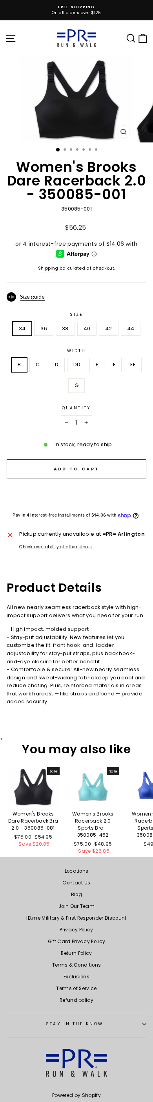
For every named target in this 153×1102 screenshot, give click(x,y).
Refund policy (76, 1000)
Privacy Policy (76, 930)
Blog (76, 894)
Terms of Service (76, 988)
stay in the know (74, 1024)
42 (108, 328)
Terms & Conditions (76, 965)
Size (76, 314)
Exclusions (76, 977)
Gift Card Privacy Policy (77, 941)
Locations (77, 871)
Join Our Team (76, 906)
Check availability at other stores (55, 547)
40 (87, 328)
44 (131, 328)
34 (22, 328)
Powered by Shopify (76, 1095)
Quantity (76, 408)
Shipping (48, 268)
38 (65, 328)
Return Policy (76, 953)
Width (76, 351)
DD (77, 364)
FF (132, 364)
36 (43, 328)
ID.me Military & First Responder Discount (76, 918)
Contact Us (76, 883)
